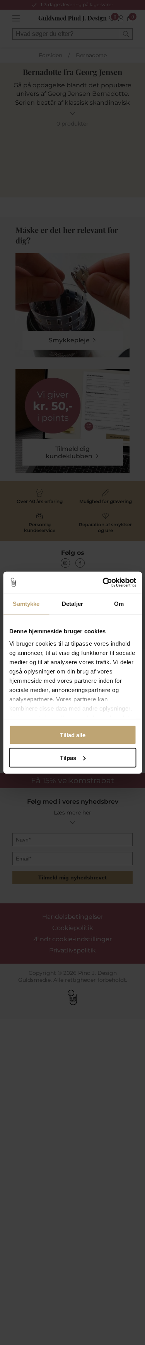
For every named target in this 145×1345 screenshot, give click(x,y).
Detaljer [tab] (72, 603)
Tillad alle (72, 735)
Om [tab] (119, 603)
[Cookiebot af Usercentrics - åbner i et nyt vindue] (103, 582)
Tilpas (68, 757)
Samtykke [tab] (26, 603)
